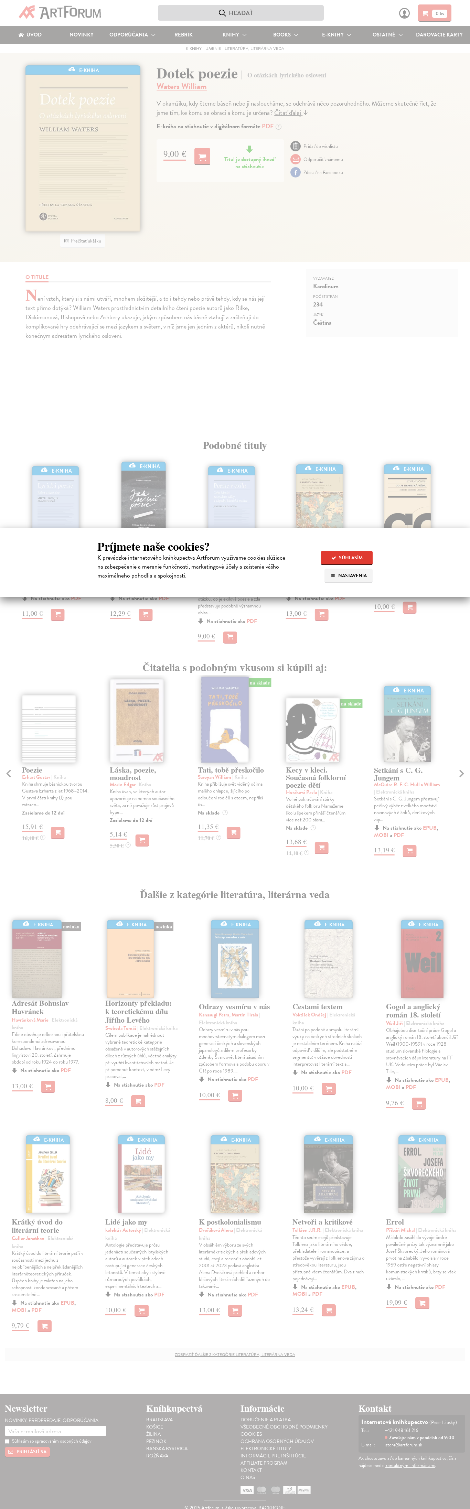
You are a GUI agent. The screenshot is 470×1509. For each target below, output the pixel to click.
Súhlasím (350, 557)
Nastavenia (352, 575)
